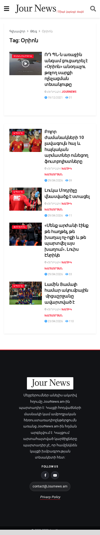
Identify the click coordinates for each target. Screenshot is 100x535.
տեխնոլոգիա (23, 56)
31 (70, 97)
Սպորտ (18, 133)
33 (70, 274)
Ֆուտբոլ (20, 227)
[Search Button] (93, 9)
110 (71, 321)
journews (69, 91)
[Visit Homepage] (49, 9)
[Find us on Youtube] (55, 475)
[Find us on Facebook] (45, 475)
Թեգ (33, 31)
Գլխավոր (17, 31)
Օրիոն (47, 31)
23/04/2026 (55, 321)
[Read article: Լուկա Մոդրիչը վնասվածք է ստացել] (25, 199)
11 (70, 215)
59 (70, 180)
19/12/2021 (55, 97)
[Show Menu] (6, 9)
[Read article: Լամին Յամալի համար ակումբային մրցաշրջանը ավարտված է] (25, 293)
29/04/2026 (55, 180)
